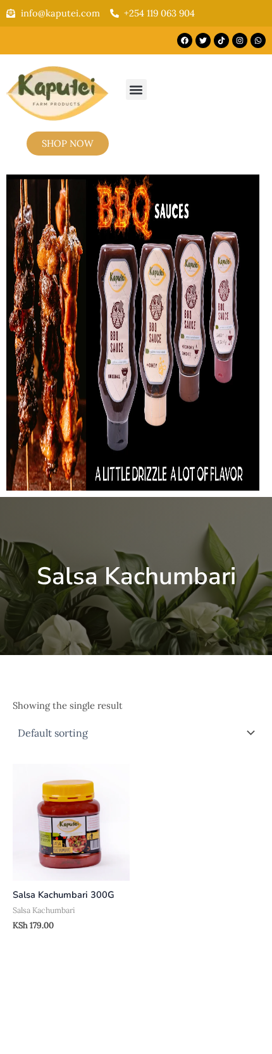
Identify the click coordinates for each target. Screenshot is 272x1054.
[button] (136, 89)
